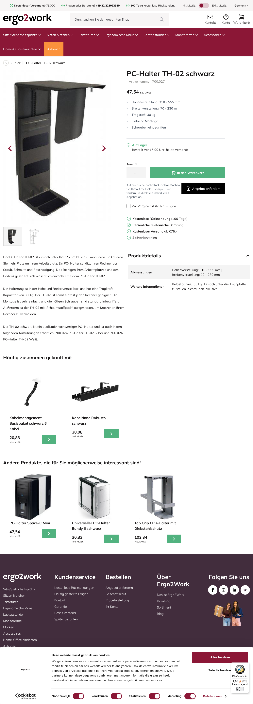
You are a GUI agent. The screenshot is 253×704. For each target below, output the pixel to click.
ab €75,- (154, 231)
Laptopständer (155, 35)
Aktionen (53, 49)
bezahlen (144, 238)
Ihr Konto (112, 607)
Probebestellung (117, 600)
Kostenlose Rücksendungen (74, 588)
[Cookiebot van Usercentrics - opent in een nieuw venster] (25, 696)
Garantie (60, 607)
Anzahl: (132, 164)
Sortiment (164, 607)
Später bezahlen (66, 619)
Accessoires (212, 35)
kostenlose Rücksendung (153, 5)
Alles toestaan (220, 657)
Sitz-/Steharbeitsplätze (20, 35)
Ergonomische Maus (119, 35)
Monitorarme (184, 35)
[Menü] (246, 664)
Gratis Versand (65, 613)
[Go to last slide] (10, 148)
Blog (160, 614)
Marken (8, 627)
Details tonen (212, 696)
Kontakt (59, 600)
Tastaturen (87, 35)
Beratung (157, 225)
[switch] (116, 696)
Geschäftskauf (116, 594)
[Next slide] (103, 148)
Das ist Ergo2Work (170, 595)
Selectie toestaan (220, 670)
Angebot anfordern (206, 189)
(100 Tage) (159, 219)
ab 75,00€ (34, 5)
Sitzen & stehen (58, 35)
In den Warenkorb (190, 173)
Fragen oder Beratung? (80, 5)
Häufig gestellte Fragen (71, 594)
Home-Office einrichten (20, 49)
